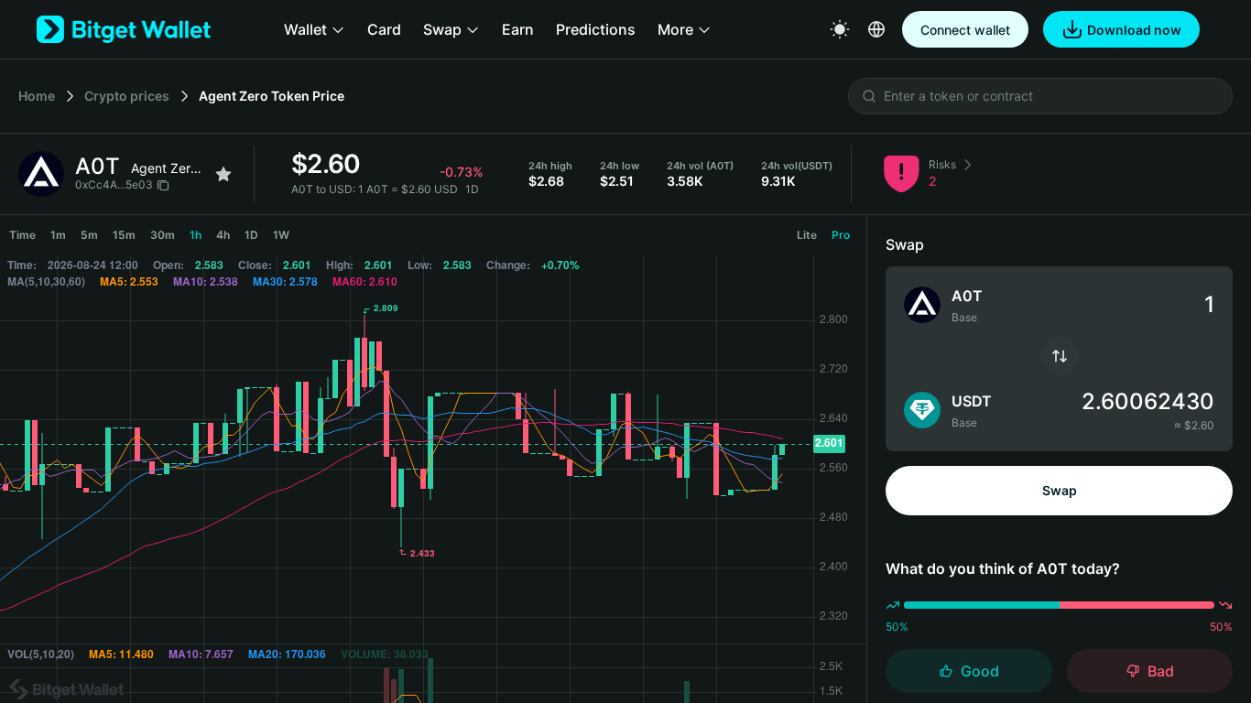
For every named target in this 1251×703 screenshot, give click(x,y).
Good (980, 671)
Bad (1161, 671)
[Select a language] (876, 29)
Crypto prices (126, 95)
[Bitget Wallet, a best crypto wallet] (124, 29)
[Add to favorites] (223, 174)
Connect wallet (965, 30)
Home (36, 95)
